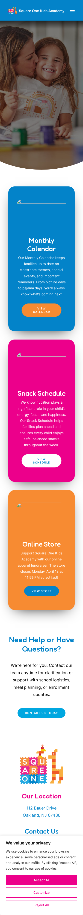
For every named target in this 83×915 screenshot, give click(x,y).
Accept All (41, 880)
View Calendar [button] (41, 309)
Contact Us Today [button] (41, 713)
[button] (72, 10)
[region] (41, 875)
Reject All (42, 905)
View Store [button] (41, 591)
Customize (41, 892)
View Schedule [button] (41, 460)
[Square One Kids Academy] (36, 10)
